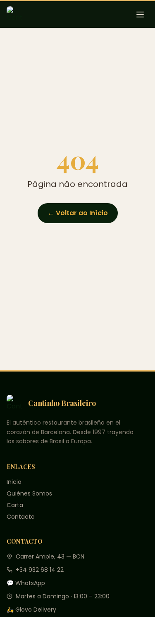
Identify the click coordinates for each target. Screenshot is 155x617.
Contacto (21, 517)
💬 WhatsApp (26, 583)
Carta (15, 505)
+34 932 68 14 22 (40, 570)
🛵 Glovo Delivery (31, 609)
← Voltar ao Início (78, 213)
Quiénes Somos (29, 493)
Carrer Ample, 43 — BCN (50, 556)
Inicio (14, 482)
